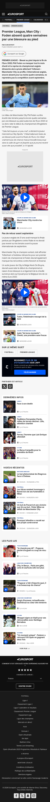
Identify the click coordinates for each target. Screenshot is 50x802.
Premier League (17, 25)
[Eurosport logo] (15, 14)
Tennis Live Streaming (25, 746)
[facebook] (16, 795)
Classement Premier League (25, 711)
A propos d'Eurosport (25, 758)
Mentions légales (25, 774)
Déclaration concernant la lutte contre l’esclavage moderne (25, 778)
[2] (22, 669)
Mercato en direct (25, 722)
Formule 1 (25, 731)
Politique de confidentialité (25, 771)
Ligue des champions (25, 719)
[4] (27, 669)
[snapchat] (27, 795)
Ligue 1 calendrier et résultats (25, 708)
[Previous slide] (3, 20)
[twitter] (22, 795)
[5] (30, 669)
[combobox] (25, 678)
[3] (25, 669)
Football (6, 25)
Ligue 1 (25, 700)
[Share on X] (4, 386)
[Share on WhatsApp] (10, 386)
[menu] (46, 14)
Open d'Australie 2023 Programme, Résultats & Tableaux (25, 749)
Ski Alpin (25, 738)
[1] (19, 669)
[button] (3, 14)
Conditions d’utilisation (25, 767)
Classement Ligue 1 (25, 704)
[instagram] (33, 795)
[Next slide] (47, 20)
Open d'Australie (25, 735)
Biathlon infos (25, 742)
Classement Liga (25, 715)
